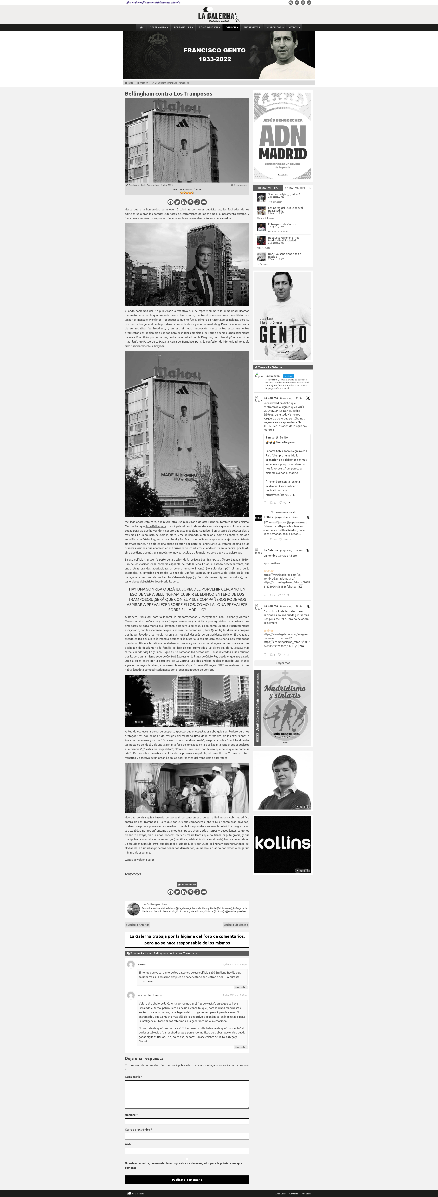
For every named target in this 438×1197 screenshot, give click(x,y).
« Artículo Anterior (137, 924)
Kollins (268, 517)
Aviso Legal (280, 1194)
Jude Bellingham (156, 526)
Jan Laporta (186, 315)
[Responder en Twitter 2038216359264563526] (266, 595)
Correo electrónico (138, 1129)
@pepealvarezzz (297, 522)
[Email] (204, 202)
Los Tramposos (211, 559)
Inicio (130, 83)
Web (128, 1144)
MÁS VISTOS (269, 188)
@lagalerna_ (286, 398)
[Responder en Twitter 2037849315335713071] (266, 655)
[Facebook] (170, 202)
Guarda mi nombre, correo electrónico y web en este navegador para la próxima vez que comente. (183, 1165)
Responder (240, 987)
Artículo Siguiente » (236, 924)
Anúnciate (306, 1194)
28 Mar (299, 606)
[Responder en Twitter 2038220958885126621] (266, 503)
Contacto (293, 1194)
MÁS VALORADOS (299, 188)
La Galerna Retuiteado (285, 512)
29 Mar (299, 398)
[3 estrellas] (187, 192)
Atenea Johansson (266, 218)
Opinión (144, 83)
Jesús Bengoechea (150, 185)
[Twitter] (177, 202)
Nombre (131, 1114)
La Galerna (262, 264)
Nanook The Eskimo (278, 231)
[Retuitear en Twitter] (272, 512)
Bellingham (221, 817)
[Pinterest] (191, 202)
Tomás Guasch (275, 201)
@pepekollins (281, 517)
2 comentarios (241, 185)
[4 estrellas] (190, 192)
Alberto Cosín (263, 248)
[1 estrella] (181, 192)
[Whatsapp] (197, 202)
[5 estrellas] (192, 192)
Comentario (134, 1076)
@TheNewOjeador (274, 522)
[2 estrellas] (184, 192)
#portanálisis (271, 563)
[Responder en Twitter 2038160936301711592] (266, 539)
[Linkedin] (184, 202)
